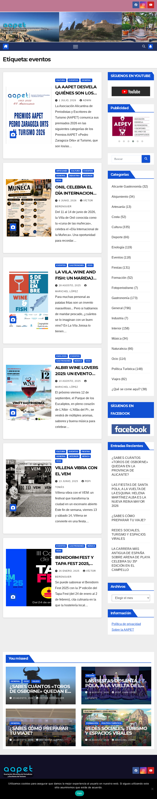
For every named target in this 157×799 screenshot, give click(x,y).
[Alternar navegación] (75, 47)
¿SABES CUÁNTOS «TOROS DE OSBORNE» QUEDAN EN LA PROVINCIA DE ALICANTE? (130, 499)
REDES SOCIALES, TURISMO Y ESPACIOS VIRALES (129, 567)
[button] (143, 46)
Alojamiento (120, 229)
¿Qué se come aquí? (126, 422)
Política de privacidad (126, 656)
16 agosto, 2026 (99, 725)
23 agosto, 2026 (23, 731)
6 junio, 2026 (68, 200)
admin (87, 100)
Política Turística (123, 401)
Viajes (116, 412)
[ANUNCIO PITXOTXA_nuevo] (131, 143)
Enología (61, 356)
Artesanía (61, 171)
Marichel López (125, 773)
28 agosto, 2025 (70, 285)
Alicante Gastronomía (127, 219)
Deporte (117, 270)
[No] (152, 789)
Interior (87, 176)
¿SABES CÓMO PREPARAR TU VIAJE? (39, 763)
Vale (79, 793)
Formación (119, 310)
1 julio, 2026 (68, 100)
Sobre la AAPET (123, 662)
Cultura (60, 80)
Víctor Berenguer (51, 731)
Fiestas (86, 451)
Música (78, 361)
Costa (116, 249)
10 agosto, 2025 (70, 381)
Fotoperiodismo (122, 320)
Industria (74, 176)
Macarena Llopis (50, 773)
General (86, 80)
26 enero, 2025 (69, 571)
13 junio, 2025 (69, 481)
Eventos (73, 80)
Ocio (58, 180)
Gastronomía (76, 265)
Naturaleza (119, 381)
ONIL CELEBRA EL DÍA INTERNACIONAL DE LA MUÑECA (76, 193)
